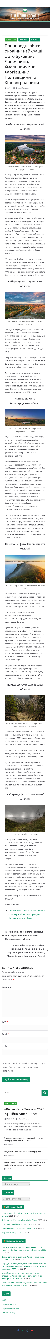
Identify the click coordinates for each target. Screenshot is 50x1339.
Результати (23, 40)
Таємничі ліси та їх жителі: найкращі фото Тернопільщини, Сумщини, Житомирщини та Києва (26, 914)
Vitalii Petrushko (23, 88)
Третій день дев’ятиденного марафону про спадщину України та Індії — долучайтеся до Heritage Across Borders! (22, 1276)
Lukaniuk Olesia (23, 1119)
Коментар (8, 987)
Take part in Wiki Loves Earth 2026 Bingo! (19, 1220)
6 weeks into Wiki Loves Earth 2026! (17, 1224)
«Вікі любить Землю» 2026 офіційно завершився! (24, 1111)
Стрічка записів (9, 1304)
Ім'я (5, 1021)
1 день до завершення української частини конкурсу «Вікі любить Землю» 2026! (23, 1139)
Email (5, 1034)
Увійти (5, 1300)
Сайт (4, 1046)
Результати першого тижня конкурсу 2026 (23, 1151)
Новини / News (11, 40)
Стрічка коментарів (10, 1308)
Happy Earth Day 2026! (12, 1232)
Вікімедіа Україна (15, 1241)
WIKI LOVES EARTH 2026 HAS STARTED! (18, 1228)
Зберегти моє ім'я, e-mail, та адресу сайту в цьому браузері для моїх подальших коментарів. (23, 1067)
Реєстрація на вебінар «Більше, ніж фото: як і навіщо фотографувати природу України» (24, 1163)
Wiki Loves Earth (14, 1207)
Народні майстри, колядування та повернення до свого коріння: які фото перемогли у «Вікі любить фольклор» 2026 (24, 1266)
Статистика (35, 40)
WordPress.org (8, 1312)
